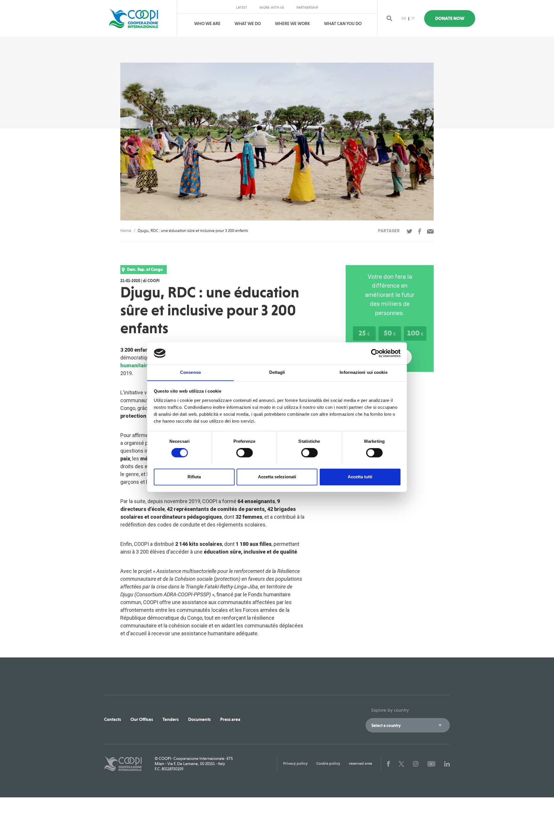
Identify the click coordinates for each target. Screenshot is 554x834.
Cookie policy (328, 763)
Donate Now (449, 18)
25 (364, 333)
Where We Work (292, 23)
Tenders (170, 719)
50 (390, 333)
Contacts (112, 719)
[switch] (244, 452)
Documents (199, 719)
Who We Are (207, 23)
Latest (241, 7)
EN (403, 18)
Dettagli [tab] (277, 372)
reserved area (360, 763)
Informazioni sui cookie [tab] (363, 372)
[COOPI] (139, 18)
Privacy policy (295, 763)
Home (125, 230)
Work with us (271, 7)
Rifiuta (194, 476)
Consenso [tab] (190, 372)
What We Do (248, 23)
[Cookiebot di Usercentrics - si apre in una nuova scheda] (375, 353)
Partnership (307, 7)
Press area (230, 719)
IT (413, 18)
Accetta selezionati (277, 476)
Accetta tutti (360, 476)
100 (415, 333)
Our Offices (141, 719)
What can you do (343, 23)
